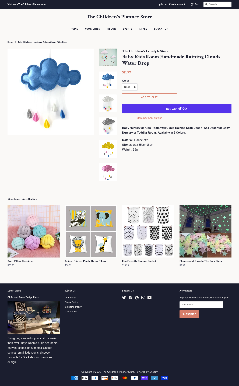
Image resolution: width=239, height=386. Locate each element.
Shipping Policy (73, 307)
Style (143, 28)
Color (125, 80)
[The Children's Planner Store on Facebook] (130, 298)
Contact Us (71, 311)
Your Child (92, 28)
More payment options (149, 117)
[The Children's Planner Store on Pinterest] (137, 298)
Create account (177, 4)
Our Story (70, 297)
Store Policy (71, 302)
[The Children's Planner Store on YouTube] (149, 298)
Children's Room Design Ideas (23, 297)
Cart (197, 4)
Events (127, 28)
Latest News (14, 290)
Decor (111, 28)
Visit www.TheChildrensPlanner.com (26, 4)
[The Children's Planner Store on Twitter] (124, 298)
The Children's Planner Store (119, 17)
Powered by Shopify (147, 372)
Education (161, 28)
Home (74, 28)
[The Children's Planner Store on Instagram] (143, 298)
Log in (160, 4)
